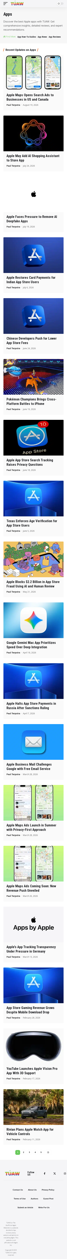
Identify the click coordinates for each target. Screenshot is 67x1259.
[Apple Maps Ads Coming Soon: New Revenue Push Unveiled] (33, 863)
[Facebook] (44, 1174)
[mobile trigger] (6, 3)
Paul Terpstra (13, 105)
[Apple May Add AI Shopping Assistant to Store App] (33, 133)
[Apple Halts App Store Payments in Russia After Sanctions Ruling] (33, 681)
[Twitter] (55, 1174)
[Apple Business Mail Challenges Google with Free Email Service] (33, 742)
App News (42, 37)
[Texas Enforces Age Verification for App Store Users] (33, 498)
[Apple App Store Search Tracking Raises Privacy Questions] (33, 438)
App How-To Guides (26, 37)
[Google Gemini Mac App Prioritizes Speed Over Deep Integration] (33, 620)
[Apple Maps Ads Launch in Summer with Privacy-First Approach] (33, 803)
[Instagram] (65, 1174)
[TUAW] (17, 3)
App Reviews (55, 37)
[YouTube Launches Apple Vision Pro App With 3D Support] (33, 1046)
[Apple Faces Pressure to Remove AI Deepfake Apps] (33, 194)
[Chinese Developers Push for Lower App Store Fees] (33, 316)
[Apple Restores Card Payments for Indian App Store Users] (33, 255)
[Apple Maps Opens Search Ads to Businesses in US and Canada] (33, 72)
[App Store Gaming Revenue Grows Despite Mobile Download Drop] (33, 985)
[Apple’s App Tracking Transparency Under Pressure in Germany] (33, 924)
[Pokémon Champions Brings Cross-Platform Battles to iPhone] (33, 377)
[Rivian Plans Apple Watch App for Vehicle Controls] (33, 1107)
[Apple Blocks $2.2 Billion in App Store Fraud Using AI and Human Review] (33, 559)
